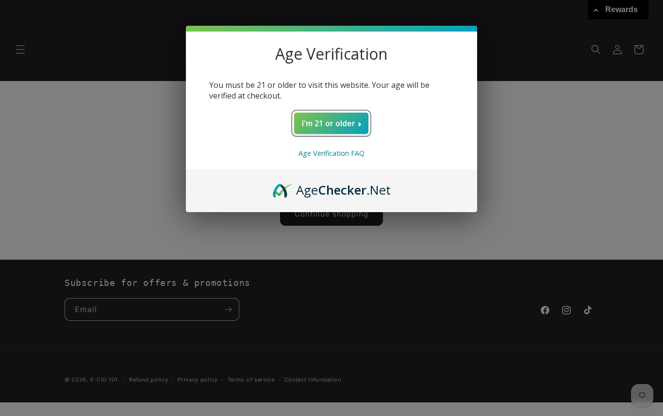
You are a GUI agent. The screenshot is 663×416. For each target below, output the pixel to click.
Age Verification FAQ (331, 153)
